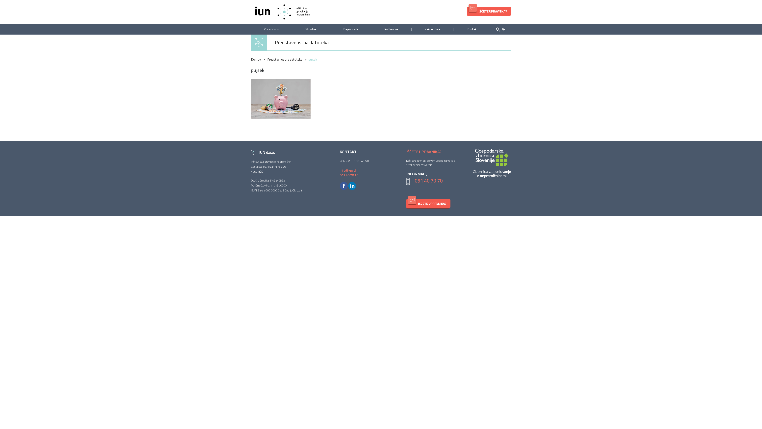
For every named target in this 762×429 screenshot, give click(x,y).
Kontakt (472, 29)
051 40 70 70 (429, 180)
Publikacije (391, 29)
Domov (256, 59)
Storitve (311, 29)
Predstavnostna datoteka (302, 42)
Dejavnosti (350, 29)
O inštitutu (271, 29)
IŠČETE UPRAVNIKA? (493, 11)
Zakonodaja (432, 29)
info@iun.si (348, 170)
